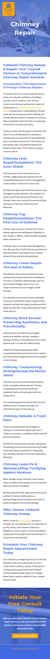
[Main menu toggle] (45, 9)
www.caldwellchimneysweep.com (25, 648)
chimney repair (24, 520)
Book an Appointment (25, 635)
